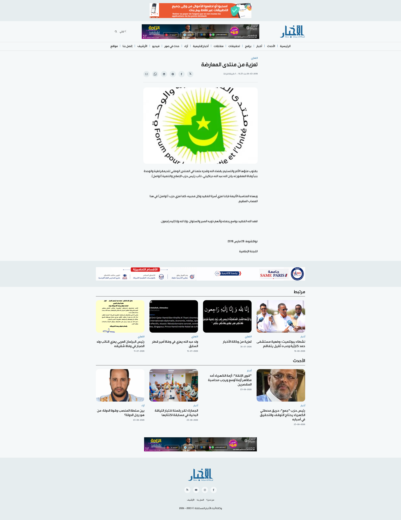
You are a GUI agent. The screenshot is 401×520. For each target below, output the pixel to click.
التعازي (254, 58)
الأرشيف (142, 46)
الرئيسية (285, 46)
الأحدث (271, 46)
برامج (248, 46)
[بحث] (116, 31)
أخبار (259, 46)
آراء (186, 46)
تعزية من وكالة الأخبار (237, 341)
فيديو (155, 46)
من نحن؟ (210, 500)
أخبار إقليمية (201, 46)
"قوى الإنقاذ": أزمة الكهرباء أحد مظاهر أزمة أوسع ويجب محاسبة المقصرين (230, 380)
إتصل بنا (127, 46)
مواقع (114, 46)
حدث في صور (171, 46)
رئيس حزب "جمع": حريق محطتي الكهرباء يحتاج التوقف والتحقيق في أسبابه (282, 415)
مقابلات (218, 46)
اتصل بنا (200, 500)
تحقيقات (234, 46)
